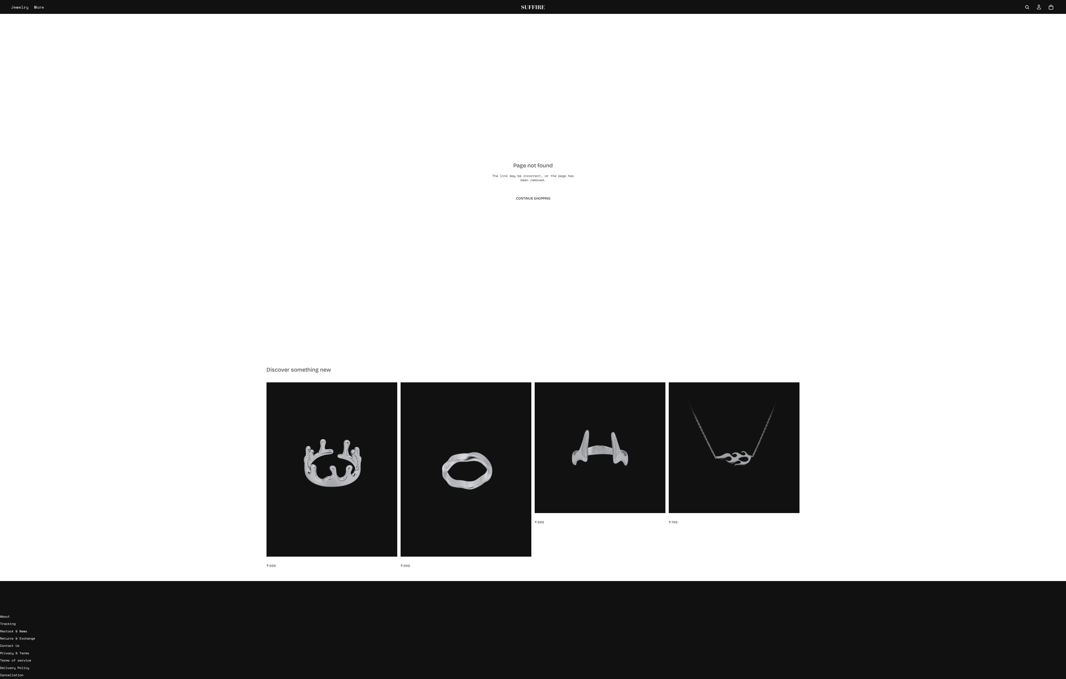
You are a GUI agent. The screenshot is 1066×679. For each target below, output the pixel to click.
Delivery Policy (14, 667)
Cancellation (11, 675)
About (5, 616)
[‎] (533, 606)
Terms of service (15, 660)
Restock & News (13, 631)
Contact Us (9, 645)
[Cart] (1051, 7)
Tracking (8, 623)
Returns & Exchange (17, 638)
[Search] (1027, 7)
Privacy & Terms (14, 653)
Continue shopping (533, 198)
